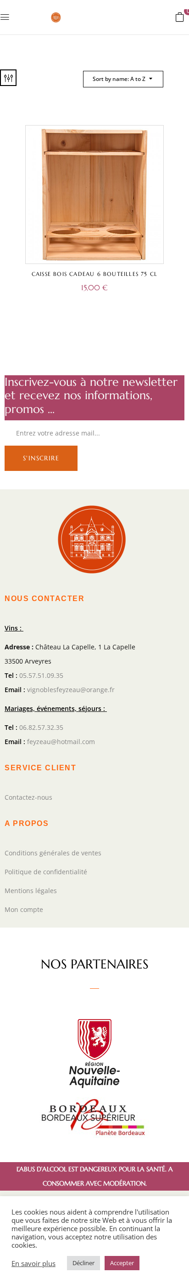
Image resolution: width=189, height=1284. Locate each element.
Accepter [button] (122, 1263)
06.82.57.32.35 (41, 727)
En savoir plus (33, 1263)
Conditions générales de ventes (53, 852)
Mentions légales (31, 890)
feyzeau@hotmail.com (61, 741)
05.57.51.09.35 (41, 675)
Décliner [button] (83, 1263)
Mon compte (24, 909)
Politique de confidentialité (46, 871)
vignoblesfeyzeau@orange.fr (71, 689)
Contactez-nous (28, 797)
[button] (179, 16)
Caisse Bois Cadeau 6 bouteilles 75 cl (94, 273)
